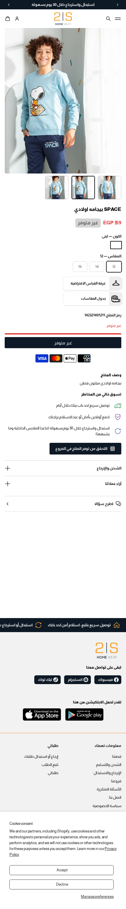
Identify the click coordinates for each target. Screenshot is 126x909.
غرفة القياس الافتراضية (88, 283)
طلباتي (53, 773)
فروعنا (116, 781)
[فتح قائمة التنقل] (117, 18)
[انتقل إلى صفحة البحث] (108, 18)
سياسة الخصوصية (107, 806)
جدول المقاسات (93, 298)
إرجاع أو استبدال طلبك (41, 756)
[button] (8, 18)
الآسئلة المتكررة (109, 789)
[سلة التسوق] (8, 18)
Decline (62, 884)
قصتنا (116, 756)
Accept (62, 870)
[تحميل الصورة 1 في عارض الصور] (109, 187)
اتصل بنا (115, 797)
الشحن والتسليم (108, 765)
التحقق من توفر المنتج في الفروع (81, 449)
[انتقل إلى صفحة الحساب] (17, 18)
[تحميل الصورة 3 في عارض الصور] (57, 187)
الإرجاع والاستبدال (107, 773)
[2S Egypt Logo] (106, 650)
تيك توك (45, 680)
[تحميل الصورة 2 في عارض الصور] (83, 187)
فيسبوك (105, 680)
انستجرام (75, 680)
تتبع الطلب (50, 765)
